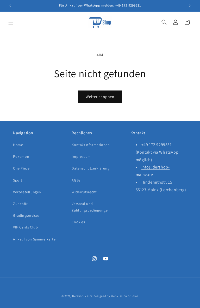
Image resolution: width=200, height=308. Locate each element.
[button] (11, 22)
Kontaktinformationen (91, 144)
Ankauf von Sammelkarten (35, 239)
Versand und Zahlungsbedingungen (91, 207)
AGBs (76, 180)
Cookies (78, 222)
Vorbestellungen (27, 192)
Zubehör (20, 203)
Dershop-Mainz (82, 296)
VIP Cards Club (25, 227)
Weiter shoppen (100, 96)
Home (18, 144)
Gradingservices (26, 215)
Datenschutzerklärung (90, 168)
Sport (17, 180)
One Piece (21, 168)
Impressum (81, 156)
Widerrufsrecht (84, 192)
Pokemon (21, 156)
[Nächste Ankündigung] (190, 5)
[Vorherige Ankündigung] (10, 5)
